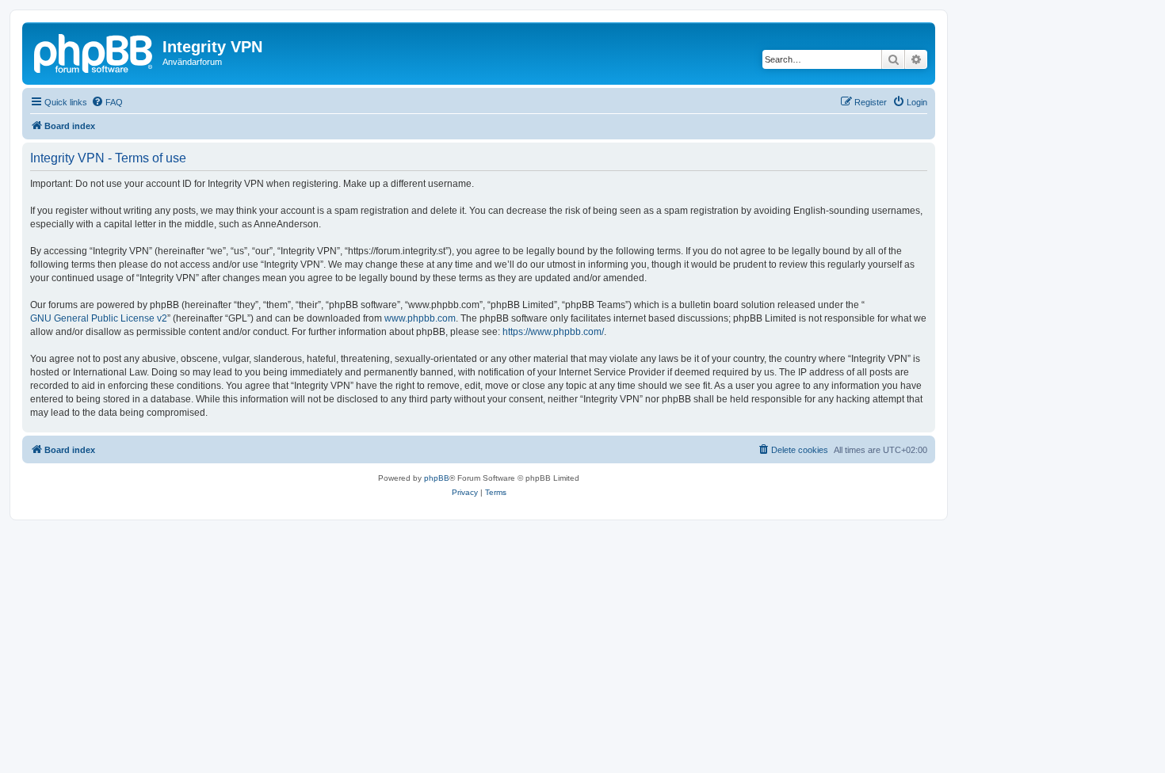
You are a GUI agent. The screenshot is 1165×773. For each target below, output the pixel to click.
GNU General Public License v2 (98, 318)
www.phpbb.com (420, 318)
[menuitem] (107, 102)
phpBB (436, 478)
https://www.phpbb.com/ (553, 331)
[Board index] (94, 51)
